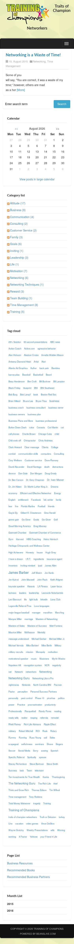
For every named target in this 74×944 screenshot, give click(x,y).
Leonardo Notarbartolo (52, 592)
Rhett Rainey (14, 724)
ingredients (39, 558)
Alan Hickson (14, 355)
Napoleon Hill (14, 665)
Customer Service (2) (23, 230)
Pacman (58, 684)
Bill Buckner (45, 381)
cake (31, 427)
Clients (45, 447)
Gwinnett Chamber (17, 532)
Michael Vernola (15, 645)
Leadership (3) (19, 257)
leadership (34, 592)
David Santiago (34, 466)
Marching (59, 612)
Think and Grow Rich (18, 790)
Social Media (24, 750)
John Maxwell (27, 579)
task (22, 770)
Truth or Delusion (48, 817)
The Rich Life (44, 783)
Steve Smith (52, 763)
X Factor (23, 836)
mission (29, 651)
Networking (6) (19, 278)
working (12, 836)
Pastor (11, 691)
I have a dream (15, 558)
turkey (62, 817)
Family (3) (16, 237)
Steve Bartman (37, 763)
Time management (17, 796)
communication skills (28, 453)
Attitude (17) (17, 203)
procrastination (35, 704)
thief (55, 783)
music (34, 658)
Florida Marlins (28, 506)
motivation (53, 651)
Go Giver (26, 519)
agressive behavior (46, 348)
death (47, 466)
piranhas (51, 698)
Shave (50, 744)
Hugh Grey (50, 552)
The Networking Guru (21, 783)
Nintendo (26, 684)
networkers (31, 671)
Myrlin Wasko (58, 658)
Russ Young (35, 737)
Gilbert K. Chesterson (31, 512)
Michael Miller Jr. (57, 638)
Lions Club (55, 599)
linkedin (44, 599)
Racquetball (30, 711)
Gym (10, 539)
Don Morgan (36, 473)
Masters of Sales (16, 625)
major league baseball (18, 612)
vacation (19, 823)
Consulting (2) (19, 224)
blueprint (27, 387)
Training (47, 803)
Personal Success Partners (43, 691)
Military (58, 645)
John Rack (42, 579)
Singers (59, 744)
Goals (36, 519)
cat (62, 427)
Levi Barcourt (14, 599)
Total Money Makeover (19, 803)
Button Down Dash (17, 427)
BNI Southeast (47, 387)
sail (45, 737)
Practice (21, 704)
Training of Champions (23, 810)
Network (19, 671)
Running (23, 737)
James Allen (50, 565)
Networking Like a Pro (42, 678)
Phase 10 (39, 698)
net (10, 671)
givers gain (13, 519)
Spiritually (31, 757)
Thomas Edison (39, 790)
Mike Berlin (46, 645)
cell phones (13, 433)
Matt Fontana (56, 625)
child (57, 433)
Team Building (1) (21, 298)
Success (12, 770)
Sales (52, 737)
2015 (10, 904)
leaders (22, 592)
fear (10, 506)
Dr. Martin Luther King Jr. (36, 486)
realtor (24, 717)
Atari (43, 361)
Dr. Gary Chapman (35, 479)
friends (51, 506)
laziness (12, 592)
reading (57, 711)
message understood (18, 638)
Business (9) (18, 210)
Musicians (44, 658)
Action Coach (14, 348)
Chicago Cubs (45, 433)
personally (13, 698)
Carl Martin (53, 427)
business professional (46, 420)
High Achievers (15, 552)
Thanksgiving (58, 777)
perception (23, 691)
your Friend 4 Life (48, 836)
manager (36, 612)
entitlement (23, 499)
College (54, 447)
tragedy (36, 803)
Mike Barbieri (32, 645)
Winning (61, 830)
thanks (46, 777)
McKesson (29, 632)
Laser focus (56, 586)
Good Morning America (19, 526)
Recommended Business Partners (28, 877)
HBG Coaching (33, 539)
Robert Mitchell (26, 731)
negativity (56, 665)
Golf (56, 519)
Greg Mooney (40, 526)
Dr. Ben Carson (15, 479)
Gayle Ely (13, 512)
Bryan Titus (41, 401)
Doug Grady (51, 473)
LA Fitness (42, 586)
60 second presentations (35, 341)
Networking (39, 61)
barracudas (14, 374)
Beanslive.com (46, 933)
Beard (49, 374)
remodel (55, 717)
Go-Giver (46, 519)
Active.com (29, 348)
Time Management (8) (24, 305)
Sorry (35, 750)
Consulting (59, 453)
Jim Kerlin (49, 572)
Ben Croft (32, 381)
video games (32, 823)
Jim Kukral (13, 579)
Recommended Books (21, 870)
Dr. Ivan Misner (55, 480)
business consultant (36, 407)
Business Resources (20, 863)
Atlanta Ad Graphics (18, 368)
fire (16, 506)
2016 (10, 910)
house (40, 552)
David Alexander (16, 466)
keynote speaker (16, 586)
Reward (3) (17, 291)
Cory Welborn (15, 460)
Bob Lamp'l (25, 394)
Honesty (30, 552)
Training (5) (17, 312)
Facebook (36, 499)
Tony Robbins (35, 796)
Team (29, 770)
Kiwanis (31, 586)
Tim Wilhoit (54, 790)
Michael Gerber (39, 638)
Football (41, 506)
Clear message (31, 447)
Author (33, 368)
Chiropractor (30, 440)
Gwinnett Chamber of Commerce (45, 532)
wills (52, 830)
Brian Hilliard (14, 401)
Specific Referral (16, 757)
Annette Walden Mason (52, 355)
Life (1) (14, 264)
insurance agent (54, 558)
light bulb (33, 599)
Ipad (40, 565)
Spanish (54, 750)
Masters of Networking (46, 619)
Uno (10, 823)
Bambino (56, 368)
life (25, 599)
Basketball (38, 374)
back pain (44, 368)
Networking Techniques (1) (27, 284)
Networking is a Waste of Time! (33, 55)
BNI (36, 387)
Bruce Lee (28, 401)
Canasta (41, 427)
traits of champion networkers (22, 817)
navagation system (33, 665)
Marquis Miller (15, 619)
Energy (57, 493)
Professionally (15, 711)
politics (61, 698)
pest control (26, 698)
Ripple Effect (50, 724)
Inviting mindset (27, 565)
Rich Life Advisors (32, 724)
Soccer (11, 750)
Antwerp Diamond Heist (19, 361)
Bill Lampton (59, 381)
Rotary (53, 731)
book (35, 394)
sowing (44, 750)
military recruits (15, 651)
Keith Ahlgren (56, 579)
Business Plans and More (20, 420)
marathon (47, 612)
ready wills (13, 717)
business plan (34, 414)
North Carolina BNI (42, 684)
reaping (33, 717)
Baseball (26, 374)
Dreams (54, 486)
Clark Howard (15, 447)
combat (12, 453)
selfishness (26, 744)
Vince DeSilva (47, 823)
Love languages (41, 605)
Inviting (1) (16, 251)
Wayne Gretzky (16, 830)
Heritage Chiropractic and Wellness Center (29, 545)
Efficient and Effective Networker (35, 493)
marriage (28, 619)
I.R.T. (28, 558)
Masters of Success (37, 625)
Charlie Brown (29, 433)
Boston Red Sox (48, 394)
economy (12, 493)
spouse (42, 757)
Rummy (12, 737)
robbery (12, 731)
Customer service (33, 460)
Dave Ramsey (51, 460)
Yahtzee (33, 836)
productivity (50, 704)
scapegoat (13, 744)
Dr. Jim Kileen (15, 486)
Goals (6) (16, 244)
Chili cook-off (14, 440)
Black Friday (14, 387)
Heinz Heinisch (51, 539)
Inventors (13, 565)
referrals (44, 717)
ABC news (55, 341)
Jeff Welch (37, 572)
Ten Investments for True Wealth (24, 777)
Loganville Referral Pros (19, 605)
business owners (16, 414)
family (58, 499)
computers (46, 453)
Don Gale (22, 473)
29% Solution (14, 341)
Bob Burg (12, 394)
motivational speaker (18, 658)
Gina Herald (49, 512)
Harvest (20, 539)
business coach (16, 407)
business (54, 401)
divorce (12, 473)
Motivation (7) (18, 271)
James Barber (18, 572)
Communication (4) (22, 217)
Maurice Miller (15, 632)
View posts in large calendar (37, 179)
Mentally (41, 632)
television (39, 770)
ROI (38, 731)
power (11, 704)
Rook (45, 731)
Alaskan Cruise (31, 355)
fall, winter (48, 499)
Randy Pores (45, 711)
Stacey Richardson (17, 763)
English (11, 499)
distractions (57, 466)
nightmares (13, 684)
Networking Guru (19, 678)
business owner (56, 407)
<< (16, 128)
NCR (47, 665)
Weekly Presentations (37, 830)
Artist (36, 361)
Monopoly (40, 651)
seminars (39, 744)
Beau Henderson (16, 381)
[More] (21, 90)
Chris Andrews (45, 440)
